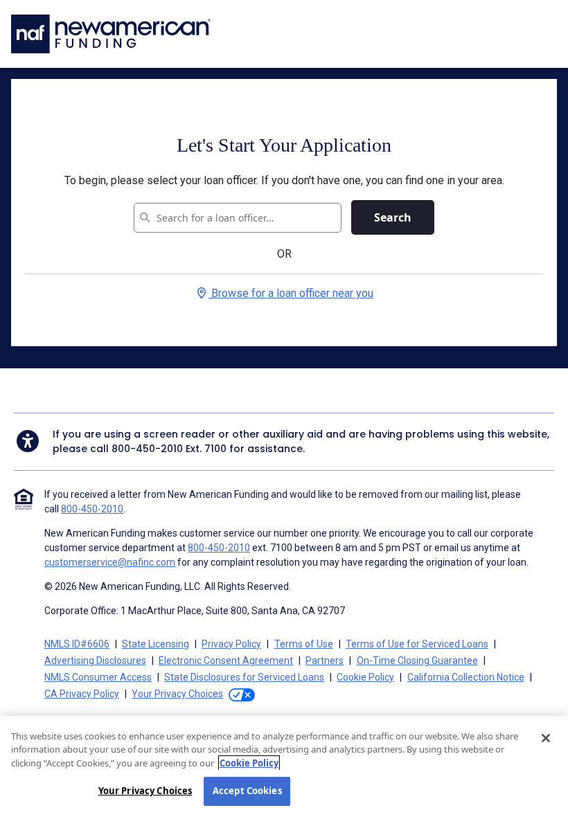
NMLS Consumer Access (98, 677)
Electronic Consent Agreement (226, 660)
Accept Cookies (247, 790)
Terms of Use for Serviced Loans (417, 643)
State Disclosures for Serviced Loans (244, 677)
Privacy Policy (231, 643)
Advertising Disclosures (95, 660)
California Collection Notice (465, 677)
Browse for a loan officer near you (290, 293)
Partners (324, 660)
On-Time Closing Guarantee (417, 660)
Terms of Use (303, 643)
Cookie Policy (365, 677)
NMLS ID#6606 (76, 643)
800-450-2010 (147, 449)
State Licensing (155, 643)
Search (392, 217)
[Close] (546, 738)
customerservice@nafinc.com (109, 562)
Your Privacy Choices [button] (177, 693)
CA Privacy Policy (81, 693)
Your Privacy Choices (145, 790)
